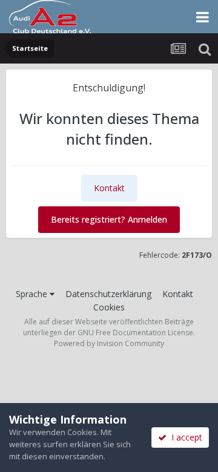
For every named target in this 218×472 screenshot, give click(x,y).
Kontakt (109, 188)
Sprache (33, 294)
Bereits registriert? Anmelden (109, 219)
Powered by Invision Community (109, 343)
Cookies (109, 307)
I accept (184, 437)
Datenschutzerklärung (108, 294)
